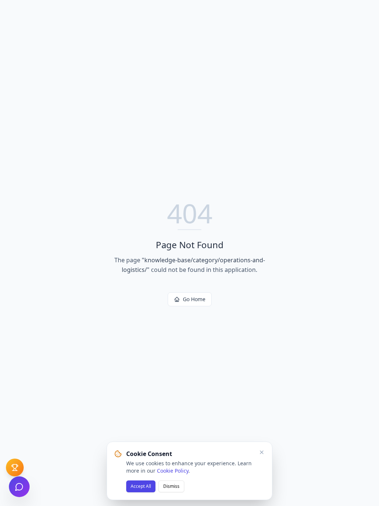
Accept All (141, 486)
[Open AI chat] (19, 486)
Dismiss (171, 486)
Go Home (194, 299)
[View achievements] (15, 467)
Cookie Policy (172, 470)
